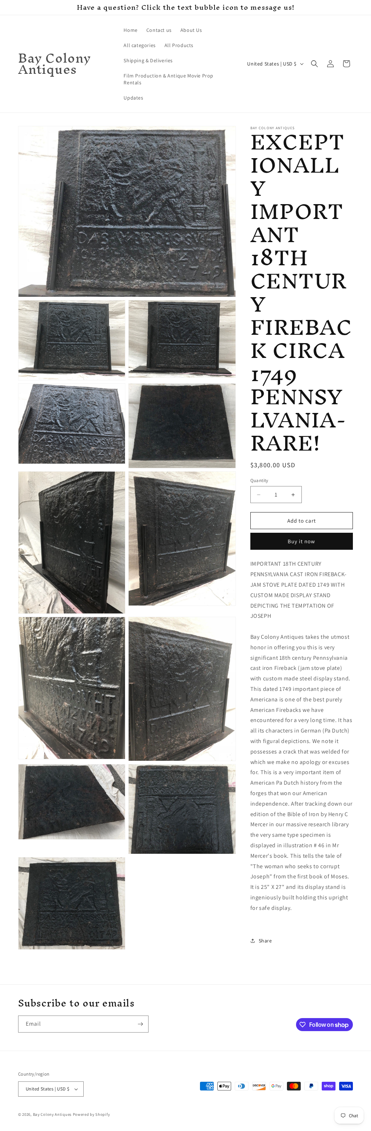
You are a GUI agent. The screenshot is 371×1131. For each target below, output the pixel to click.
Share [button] (265, 940)
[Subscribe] (140, 1024)
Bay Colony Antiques (52, 1114)
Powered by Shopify (91, 1114)
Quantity (259, 480)
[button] (314, 64)
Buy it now (301, 541)
